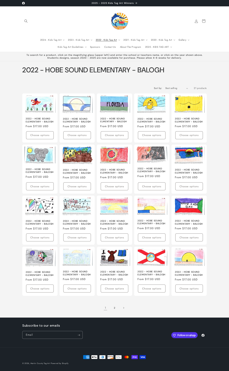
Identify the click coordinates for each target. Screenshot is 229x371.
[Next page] (123, 308)
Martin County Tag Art (40, 363)
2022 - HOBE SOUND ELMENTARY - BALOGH (113, 120)
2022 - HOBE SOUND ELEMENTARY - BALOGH (39, 120)
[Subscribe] (78, 335)
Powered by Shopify (60, 363)
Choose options (39, 135)
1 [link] (105, 308)
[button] (26, 21)
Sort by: (158, 88)
